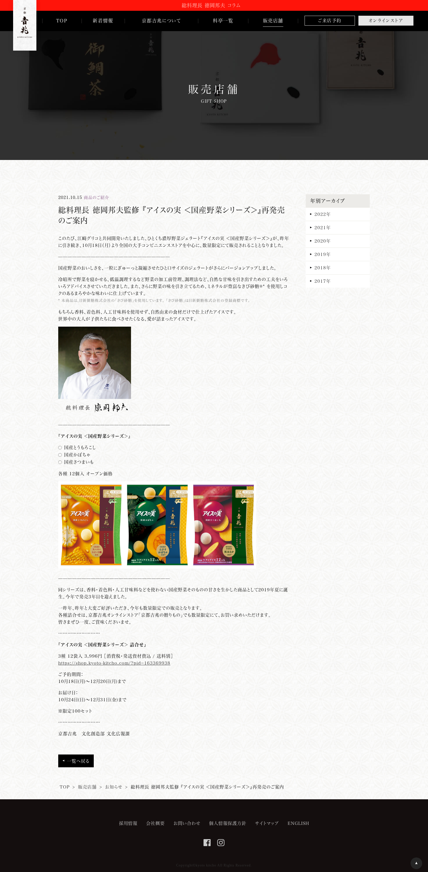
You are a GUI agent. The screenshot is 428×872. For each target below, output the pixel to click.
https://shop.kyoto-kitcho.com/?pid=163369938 (114, 662)
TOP (65, 786)
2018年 (322, 267)
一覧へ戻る (78, 761)
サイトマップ (267, 823)
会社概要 (155, 823)
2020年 (322, 240)
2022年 (322, 214)
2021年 (322, 227)
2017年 (322, 281)
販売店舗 (87, 786)
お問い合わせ (187, 823)
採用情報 (128, 823)
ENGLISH (298, 823)
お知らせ (113, 786)
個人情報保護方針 (227, 823)
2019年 (322, 254)
